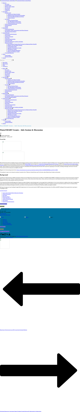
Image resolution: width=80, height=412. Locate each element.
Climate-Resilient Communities (14, 23)
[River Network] (15, 0)
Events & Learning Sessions (11, 34)
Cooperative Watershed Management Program (48, 164)
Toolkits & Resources (7, 224)
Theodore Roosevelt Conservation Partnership (35, 165)
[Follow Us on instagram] (5, 235)
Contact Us (7, 10)
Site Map (8, 215)
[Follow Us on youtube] (9, 235)
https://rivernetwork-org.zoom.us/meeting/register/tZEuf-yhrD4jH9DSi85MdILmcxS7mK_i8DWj (37, 170)
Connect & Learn (6, 33)
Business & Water (8, 56)
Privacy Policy (3, 215)
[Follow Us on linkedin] (3, 235)
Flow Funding (8, 55)
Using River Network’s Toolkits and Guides (14, 41)
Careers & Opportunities (10, 39)
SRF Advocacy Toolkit (12, 49)
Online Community (9, 36)
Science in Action (11, 17)
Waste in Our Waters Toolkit (14, 51)
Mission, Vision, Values (9, 6)
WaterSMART (28, 164)
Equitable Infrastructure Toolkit (14, 47)
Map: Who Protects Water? (10, 31)
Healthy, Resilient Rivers (13, 20)
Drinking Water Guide (12, 46)
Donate (4, 57)
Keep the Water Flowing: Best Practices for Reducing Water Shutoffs (22, 44)
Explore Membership (9, 29)
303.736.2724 (3, 213)
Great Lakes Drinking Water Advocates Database (12, 193)
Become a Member (7, 223)
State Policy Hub (8, 40)
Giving (3, 54)
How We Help (8, 13)
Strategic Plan (8, 5)
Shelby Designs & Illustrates (22, 236)
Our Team (7, 4)
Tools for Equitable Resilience (14, 50)
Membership (5, 27)
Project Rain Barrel (6, 197)
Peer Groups (7, 35)
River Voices (5, 63)
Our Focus (7, 19)
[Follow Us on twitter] (7, 235)
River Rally (7, 37)
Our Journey (7, 7)
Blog (4, 65)
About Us (4, 3)
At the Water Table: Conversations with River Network (16, 30)
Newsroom (7, 9)
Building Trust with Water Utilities (15, 45)
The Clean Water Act (9, 53)
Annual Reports (8, 25)
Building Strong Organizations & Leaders (16, 15)
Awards (6, 26)
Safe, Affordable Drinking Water (14, 21)
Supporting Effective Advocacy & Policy (16, 16)
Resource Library (8, 43)
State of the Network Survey (11, 24)
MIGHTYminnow (9, 237)
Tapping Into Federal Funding (14, 14)
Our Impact (4, 11)
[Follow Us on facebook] (1, 235)
